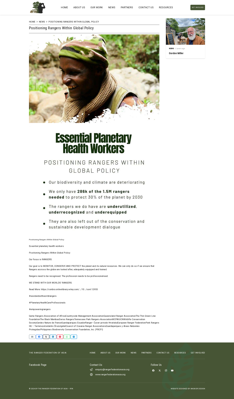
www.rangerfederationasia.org (110, 374)
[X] (159, 370)
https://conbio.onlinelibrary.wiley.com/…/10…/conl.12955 (69, 289)
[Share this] (39, 337)
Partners (147, 353)
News (42, 21)
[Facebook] (153, 370)
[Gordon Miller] (185, 38)
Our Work (120, 353)
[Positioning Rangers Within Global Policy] (94, 36)
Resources (180, 353)
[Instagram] (166, 370)
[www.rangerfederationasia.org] (92, 374)
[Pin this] (60, 337)
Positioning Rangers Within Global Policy (73, 21)
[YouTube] (172, 370)
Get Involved (198, 353)
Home (32, 21)
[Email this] (32, 337)
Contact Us (163, 353)
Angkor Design (198, 389)
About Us (105, 353)
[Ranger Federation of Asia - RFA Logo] (37, 7)
